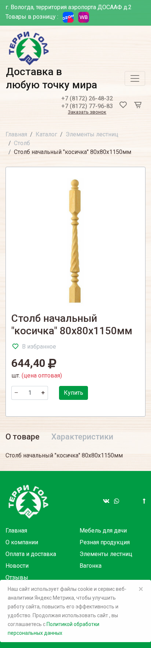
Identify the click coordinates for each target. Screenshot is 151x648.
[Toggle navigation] (135, 78)
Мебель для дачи (103, 530)
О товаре (22, 436)
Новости (17, 565)
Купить (73, 392)
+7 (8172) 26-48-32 (87, 98)
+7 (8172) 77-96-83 (87, 106)
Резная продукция (105, 542)
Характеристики (82, 436)
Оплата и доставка (30, 554)
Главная (16, 134)
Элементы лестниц (92, 134)
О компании (21, 542)
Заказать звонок (87, 112)
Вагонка (91, 565)
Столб (22, 143)
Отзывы (16, 577)
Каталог (46, 134)
